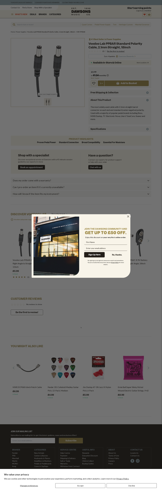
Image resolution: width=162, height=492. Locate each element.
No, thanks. (117, 255)
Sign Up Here (94, 254)
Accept (80, 485)
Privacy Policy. (122, 478)
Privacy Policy (115, 262)
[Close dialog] (128, 216)
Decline (131, 485)
